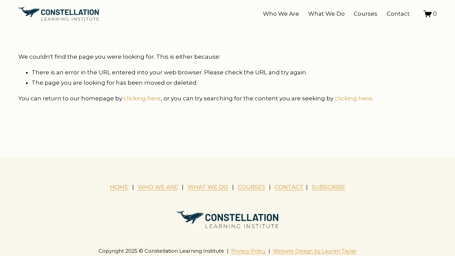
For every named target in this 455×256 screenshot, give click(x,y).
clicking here (142, 98)
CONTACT (289, 187)
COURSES (251, 187)
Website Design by (315, 251)
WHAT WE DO (208, 187)
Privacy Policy (248, 251)
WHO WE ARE (158, 187)
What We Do (326, 13)
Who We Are (281, 13)
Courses (365, 13)
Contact (398, 13)
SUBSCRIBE (328, 187)
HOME (119, 187)
